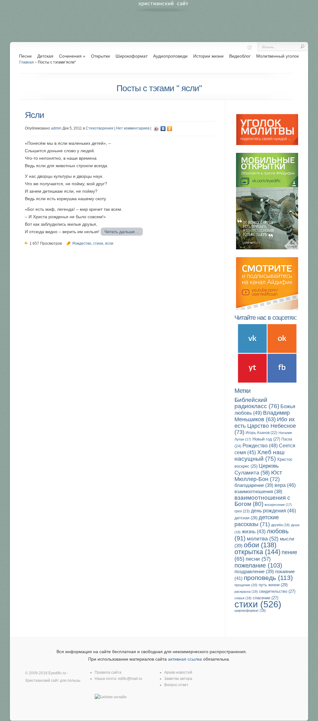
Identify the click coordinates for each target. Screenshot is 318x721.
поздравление (254, 571)
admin (56, 128)
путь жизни (273, 584)
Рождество (81, 243)
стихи (98, 243)
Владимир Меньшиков (262, 416)
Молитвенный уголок (277, 56)
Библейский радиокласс (256, 403)
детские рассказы (256, 520)
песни (258, 559)
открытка (257, 552)
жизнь (254, 531)
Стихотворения (99, 128)
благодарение (253, 485)
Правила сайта (108, 672)
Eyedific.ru (57, 673)
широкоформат (250, 610)
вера (285, 485)
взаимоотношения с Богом (262, 500)
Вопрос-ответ (176, 685)
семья (243, 598)
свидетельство (277, 591)
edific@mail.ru (130, 678)
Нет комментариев (132, 128)
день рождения (273, 510)
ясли (109, 243)
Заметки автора (178, 678)
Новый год (266, 439)
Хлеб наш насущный (259, 455)
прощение (245, 585)
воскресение (278, 505)
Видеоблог (240, 56)
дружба (280, 525)
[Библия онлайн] (111, 697)
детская (245, 518)
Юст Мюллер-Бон (258, 475)
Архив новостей (178, 672)
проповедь (268, 577)
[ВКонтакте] (163, 129)
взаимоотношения (258, 491)
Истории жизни (208, 56)
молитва (263, 539)
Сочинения (72, 56)
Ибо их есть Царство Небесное (265, 425)
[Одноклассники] (169, 129)
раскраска (246, 591)
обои (260, 545)
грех (242, 511)
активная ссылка (185, 659)
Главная (26, 62)
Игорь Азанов (261, 433)
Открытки (100, 56)
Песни (25, 56)
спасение (265, 598)
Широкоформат (132, 56)
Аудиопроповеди (170, 56)
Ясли (34, 115)
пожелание (258, 565)
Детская (45, 56)
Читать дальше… (121, 231)
